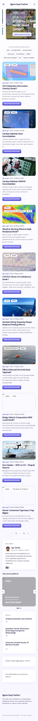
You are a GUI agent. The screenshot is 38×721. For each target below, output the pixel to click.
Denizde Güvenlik (11, 348)
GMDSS (15, 160)
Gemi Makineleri (11, 447)
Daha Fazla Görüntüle (15, 34)
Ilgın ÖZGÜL (15, 548)
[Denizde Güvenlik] (27, 50)
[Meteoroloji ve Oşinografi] (10, 57)
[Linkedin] (7, 707)
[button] (3, 4)
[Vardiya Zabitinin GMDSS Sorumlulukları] (19, 166)
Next (28, 533)
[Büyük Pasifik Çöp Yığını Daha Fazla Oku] (19, 591)
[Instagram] (7, 566)
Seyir (15, 12)
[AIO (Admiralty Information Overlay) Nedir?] (19, 71)
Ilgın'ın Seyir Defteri (19, 4)
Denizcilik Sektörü (12, 444)
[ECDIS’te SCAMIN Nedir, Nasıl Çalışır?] (19, 24)
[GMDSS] (28, 54)
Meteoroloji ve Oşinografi (15, 211)
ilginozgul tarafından (12, 597)
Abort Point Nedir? (13, 602)
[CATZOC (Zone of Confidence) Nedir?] (19, 262)
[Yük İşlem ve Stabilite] (29, 57)
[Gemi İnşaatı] (11, 54)
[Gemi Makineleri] (20, 54)
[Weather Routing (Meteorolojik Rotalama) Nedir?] (19, 214)
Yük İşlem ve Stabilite (20, 489)
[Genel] (8, 50)
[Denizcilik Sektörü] (16, 50)
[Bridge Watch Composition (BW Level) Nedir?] (19, 402)
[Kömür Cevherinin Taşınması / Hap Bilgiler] (19, 495)
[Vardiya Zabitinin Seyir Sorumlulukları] (19, 118)
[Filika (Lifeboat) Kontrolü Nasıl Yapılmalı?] (19, 354)
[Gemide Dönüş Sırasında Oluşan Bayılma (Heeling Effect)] (19, 307)
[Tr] (5, 566)
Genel (9, 12)
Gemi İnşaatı (26, 444)
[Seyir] (20, 57)
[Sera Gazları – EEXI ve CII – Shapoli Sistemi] (19, 450)
